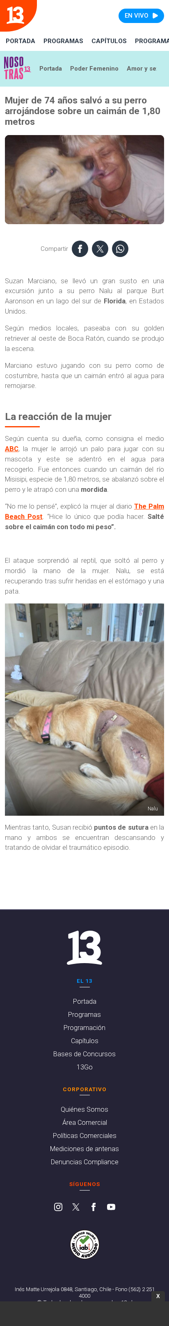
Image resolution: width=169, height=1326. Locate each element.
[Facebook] (93, 1208)
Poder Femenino (94, 68)
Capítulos (109, 41)
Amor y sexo (145, 68)
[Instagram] (58, 1208)
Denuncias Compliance (85, 1162)
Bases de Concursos (84, 1054)
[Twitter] (76, 1208)
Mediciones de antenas (84, 1149)
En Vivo (136, 15)
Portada (20, 41)
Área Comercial (84, 1122)
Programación (84, 1028)
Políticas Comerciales (84, 1136)
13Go (85, 1067)
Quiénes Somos (84, 1109)
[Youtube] (111, 1208)
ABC (11, 449)
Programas (63, 41)
